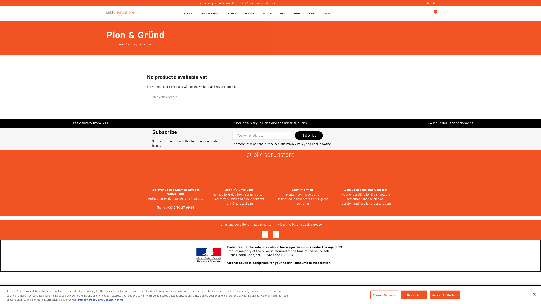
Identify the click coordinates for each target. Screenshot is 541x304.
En (433, 3)
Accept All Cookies (445, 294)
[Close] (534, 294)
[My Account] (420, 13)
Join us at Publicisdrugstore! (365, 190)
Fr (427, 3)
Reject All (414, 294)
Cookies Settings (384, 294)
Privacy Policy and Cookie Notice (308, 144)
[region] (270, 294)
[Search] (427, 13)
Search (387, 97)
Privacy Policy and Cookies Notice (100, 299)
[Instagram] (276, 234)
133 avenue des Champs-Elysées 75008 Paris (175, 192)
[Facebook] (265, 234)
